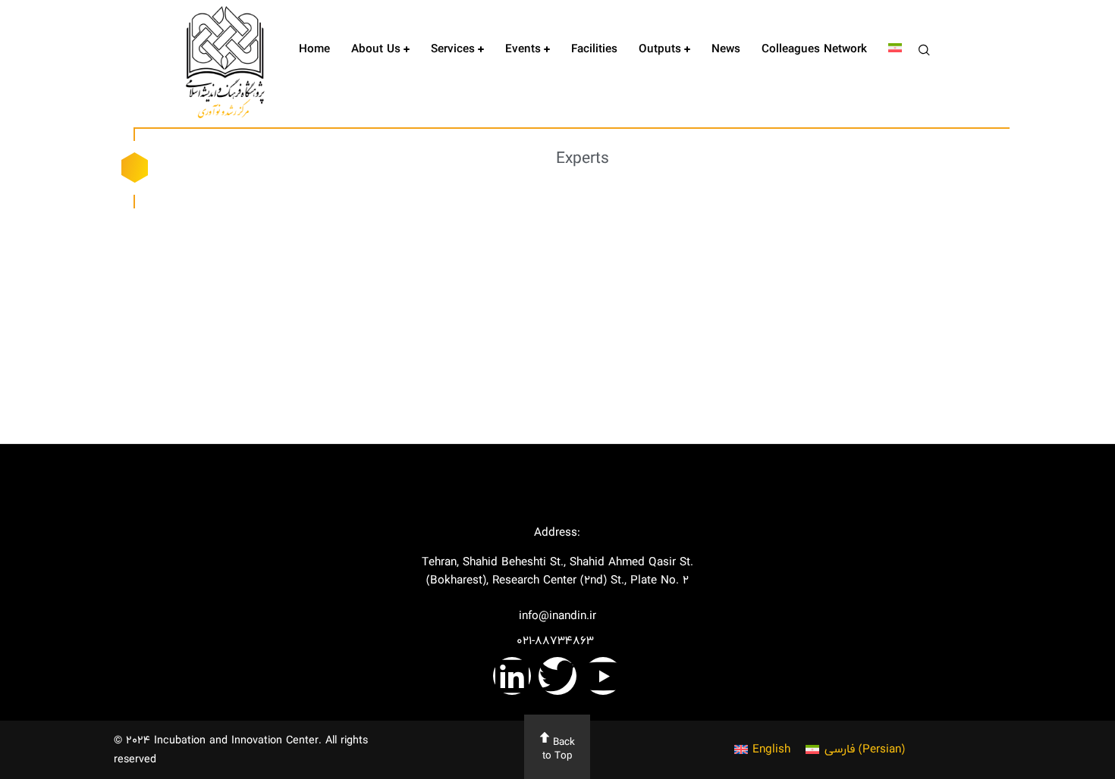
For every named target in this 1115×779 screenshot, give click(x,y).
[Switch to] (895, 49)
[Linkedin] (512, 676)
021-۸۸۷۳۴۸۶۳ (557, 640)
